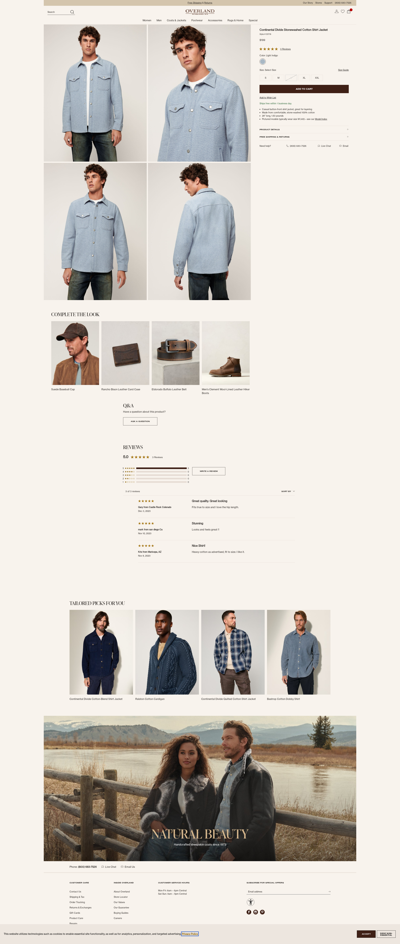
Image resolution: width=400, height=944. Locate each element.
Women (146, 20)
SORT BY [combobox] (286, 491)
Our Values (119, 902)
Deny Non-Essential (386, 934)
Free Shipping (195, 2)
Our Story (308, 2)
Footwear (197, 20)
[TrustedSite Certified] (266, 901)
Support (328, 2)
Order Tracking (77, 902)
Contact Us (75, 891)
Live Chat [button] (326, 146)
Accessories (215, 20)
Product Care (76, 918)
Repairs (73, 923)
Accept (366, 934)
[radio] (262, 61)
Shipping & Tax (77, 897)
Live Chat (110, 866)
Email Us (130, 866)
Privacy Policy (190, 933)
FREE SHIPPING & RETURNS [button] (275, 137)
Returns (208, 2)
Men (159, 20)
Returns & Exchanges (80, 907)
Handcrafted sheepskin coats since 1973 (200, 844)
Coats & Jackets (176, 20)
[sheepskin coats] (200, 788)
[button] (336, 11)
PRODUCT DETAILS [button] (270, 129)
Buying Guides (121, 912)
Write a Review (209, 471)
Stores (318, 2)
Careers (118, 918)
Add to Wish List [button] (268, 97)
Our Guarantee (121, 907)
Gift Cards (75, 912)
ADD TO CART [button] (304, 89)
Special (253, 20)
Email (345, 146)
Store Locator (121, 897)
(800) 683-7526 (343, 2)
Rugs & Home (235, 20)
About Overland (122, 891)
